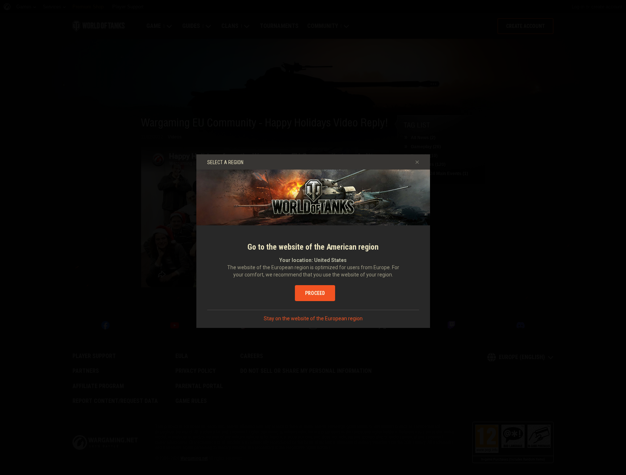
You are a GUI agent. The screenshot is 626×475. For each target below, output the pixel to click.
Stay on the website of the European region (313, 318)
